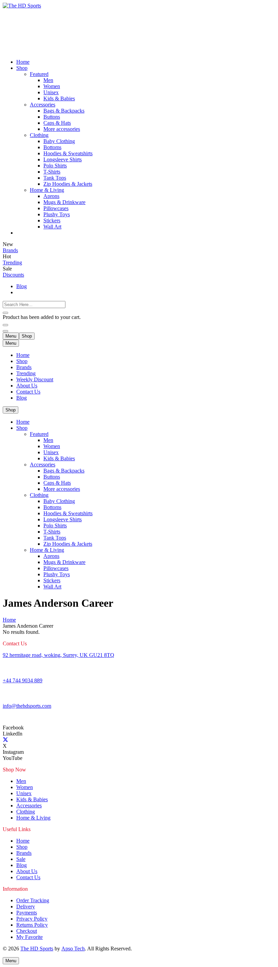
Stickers (51, 580)
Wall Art (52, 586)
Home (22, 355)
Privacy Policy (31, 919)
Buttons (51, 477)
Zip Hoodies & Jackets (67, 544)
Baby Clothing (59, 501)
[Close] (5, 313)
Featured (39, 434)
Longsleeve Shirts (62, 519)
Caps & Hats (57, 483)
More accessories (61, 489)
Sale (20, 859)
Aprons (51, 556)
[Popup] (5, 325)
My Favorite (29, 937)
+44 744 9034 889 (22, 680)
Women (51, 446)
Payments (26, 912)
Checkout (26, 931)
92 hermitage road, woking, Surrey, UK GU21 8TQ (58, 655)
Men (48, 440)
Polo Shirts (55, 525)
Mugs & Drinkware (64, 562)
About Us (26, 385)
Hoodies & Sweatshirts (68, 513)
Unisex (51, 452)
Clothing (39, 495)
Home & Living (47, 550)
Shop (21, 361)
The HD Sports (36, 948)
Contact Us (28, 392)
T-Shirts (51, 532)
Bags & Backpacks (63, 471)
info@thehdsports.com (27, 706)
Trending (26, 373)
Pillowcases (55, 568)
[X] (5, 740)
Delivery (25, 906)
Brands (24, 367)
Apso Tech (73, 948)
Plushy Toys (56, 574)
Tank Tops (54, 538)
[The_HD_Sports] (53, 5)
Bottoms (52, 507)
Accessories (42, 464)
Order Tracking (32, 900)
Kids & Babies (59, 458)
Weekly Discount (34, 379)
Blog (21, 398)
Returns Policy (32, 925)
